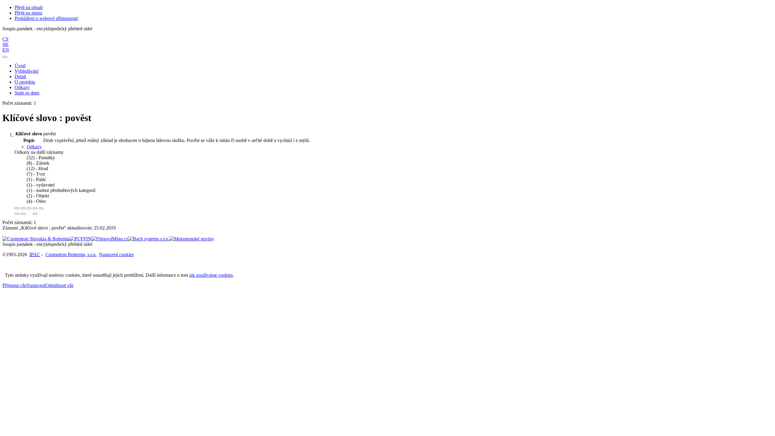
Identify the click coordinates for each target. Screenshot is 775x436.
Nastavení (35, 285)
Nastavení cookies (116, 254)
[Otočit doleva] (17, 214)
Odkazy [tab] (34, 146)
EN (5, 49)
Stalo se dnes (27, 92)
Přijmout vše (14, 285)
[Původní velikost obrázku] (29, 208)
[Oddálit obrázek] (23, 208)
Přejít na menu (28, 12)
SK (5, 44)
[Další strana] (35, 214)
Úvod (20, 65)
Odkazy (22, 87)
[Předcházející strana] (29, 214)
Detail (20, 76)
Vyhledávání (26, 71)
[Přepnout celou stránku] (35, 208)
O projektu (25, 81)
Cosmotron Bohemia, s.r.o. (71, 254)
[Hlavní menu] (4, 57)
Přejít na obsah (29, 7)
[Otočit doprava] (23, 214)
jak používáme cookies (211, 275)
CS (5, 38)
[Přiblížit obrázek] (17, 208)
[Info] (41, 208)
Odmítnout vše (59, 285)
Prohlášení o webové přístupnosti (46, 18)
